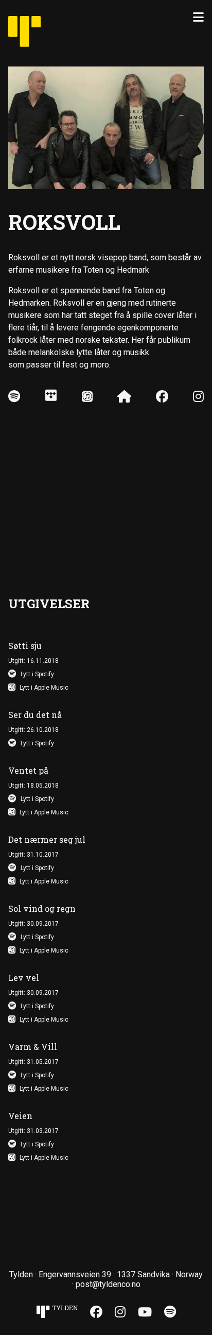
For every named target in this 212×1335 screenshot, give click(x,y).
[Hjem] (36, 15)
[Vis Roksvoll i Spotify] (14, 397)
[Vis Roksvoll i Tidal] (51, 397)
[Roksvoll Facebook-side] (162, 397)
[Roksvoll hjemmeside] (124, 397)
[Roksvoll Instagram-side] (198, 397)
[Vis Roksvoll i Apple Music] (87, 397)
